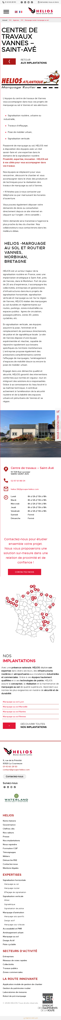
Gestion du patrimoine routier (17, 988)
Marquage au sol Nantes (14, 711)
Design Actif (8, 940)
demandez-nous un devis (49, 2)
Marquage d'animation (13, 912)
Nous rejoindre (10, 844)
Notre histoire (9, 821)
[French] (21, 11)
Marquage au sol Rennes (14, 716)
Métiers (6, 856)
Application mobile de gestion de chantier (22, 984)
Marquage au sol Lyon (13, 701)
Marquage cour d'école (14, 924)
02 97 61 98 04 (18, 480)
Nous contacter (58, 427)
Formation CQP (10, 848)
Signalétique (9, 904)
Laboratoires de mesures (15, 992)
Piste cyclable (9, 944)
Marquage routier (12, 888)
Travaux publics (10, 968)
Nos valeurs (8, 832)
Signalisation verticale (13, 896)
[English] (16, 11)
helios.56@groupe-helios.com (25, 489)
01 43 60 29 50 (10, 2)
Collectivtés (8, 964)
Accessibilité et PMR (12, 928)
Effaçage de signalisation (15, 892)
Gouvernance (9, 824)
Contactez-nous (14, 776)
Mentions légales (10, 868)
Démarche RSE (10, 860)
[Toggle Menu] (6, 11)
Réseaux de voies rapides (15, 960)
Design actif (9, 920)
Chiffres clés (8, 828)
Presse (6, 836)
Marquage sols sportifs (14, 916)
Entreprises (8, 956)
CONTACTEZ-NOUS (24, 572)
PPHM (6, 900)
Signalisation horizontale (14, 880)
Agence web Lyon (32, 1018)
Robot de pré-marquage (14, 996)
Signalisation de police (14, 908)
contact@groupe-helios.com (16, 769)
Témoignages (9, 852)
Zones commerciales (13, 972)
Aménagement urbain (13, 932)
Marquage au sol (11, 884)
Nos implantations (11, 840)
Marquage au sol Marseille (15, 706)
